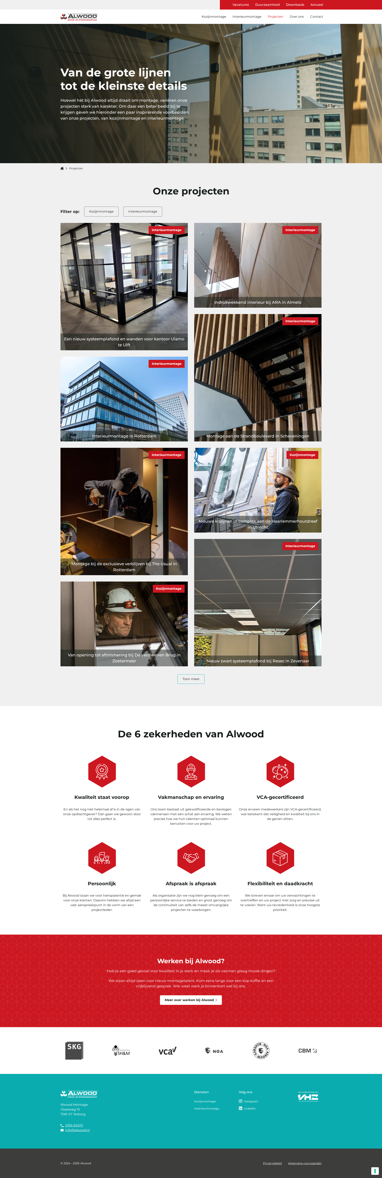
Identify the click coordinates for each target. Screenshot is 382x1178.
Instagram (251, 1101)
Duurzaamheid (267, 5)
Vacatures (241, 5)
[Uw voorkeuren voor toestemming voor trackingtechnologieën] (375, 1171)
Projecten (275, 17)
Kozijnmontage (214, 17)
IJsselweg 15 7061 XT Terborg (73, 1112)
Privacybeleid (272, 1163)
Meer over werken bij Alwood (189, 1000)
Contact (316, 17)
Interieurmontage (247, 17)
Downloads (295, 5)
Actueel (317, 5)
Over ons (297, 17)
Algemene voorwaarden (305, 1163)
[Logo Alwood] (78, 17)
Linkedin (250, 1108)
